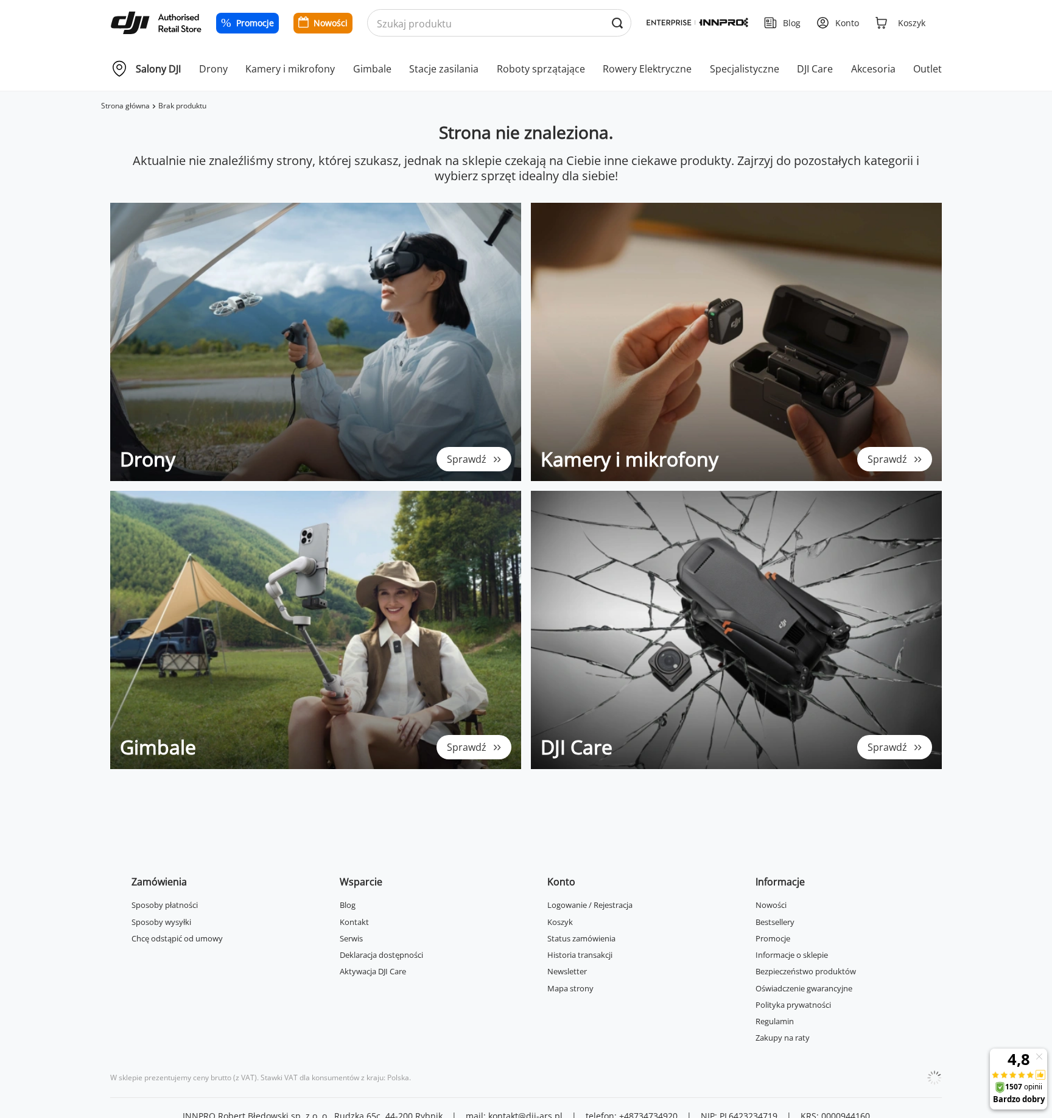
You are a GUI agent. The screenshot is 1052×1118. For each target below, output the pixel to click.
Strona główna (125, 105)
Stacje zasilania (444, 69)
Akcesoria (873, 69)
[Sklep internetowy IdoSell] (934, 1078)
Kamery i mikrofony (290, 69)
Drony (213, 69)
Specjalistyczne (744, 69)
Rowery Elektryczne (647, 69)
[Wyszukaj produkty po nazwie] (617, 23)
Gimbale (372, 69)
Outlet (927, 69)
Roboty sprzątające (541, 69)
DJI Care (815, 69)
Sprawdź (466, 459)
